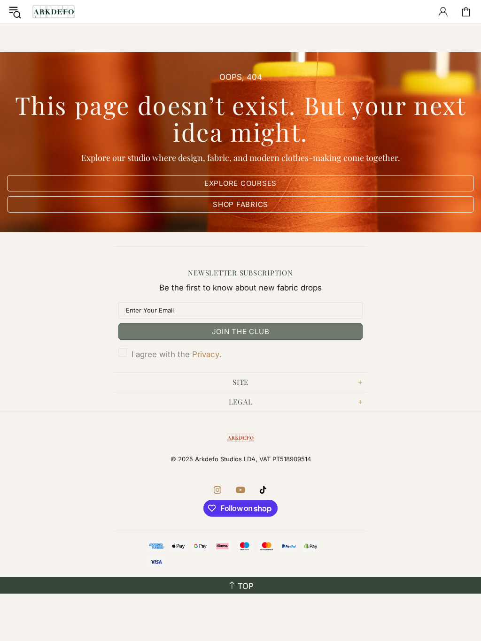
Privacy (205, 354)
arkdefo (53, 12)
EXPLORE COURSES (240, 183)
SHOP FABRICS (240, 204)
